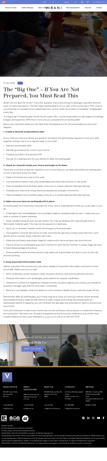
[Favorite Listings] (87, 2)
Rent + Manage (43, 8)
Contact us (48, 316)
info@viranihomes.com (52, 408)
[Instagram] (93, 418)
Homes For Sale (10, 8)
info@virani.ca (8, 408)
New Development (73, 8)
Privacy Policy (6, 431)
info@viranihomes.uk (72, 408)
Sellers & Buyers (27, 8)
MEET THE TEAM (32, 348)
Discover (88, 8)
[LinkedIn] (88, 418)
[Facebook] (103, 418)
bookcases (44, 181)
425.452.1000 (48, 405)
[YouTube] (98, 418)
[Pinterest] (83, 418)
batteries (32, 213)
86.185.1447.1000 (91, 405)
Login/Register (99, 2)
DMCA (32, 431)
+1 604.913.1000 (28, 405)
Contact (99, 8)
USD (44, 2)
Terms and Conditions (21, 431)
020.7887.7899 (69, 405)
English (66, 2)
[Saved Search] (82, 2)
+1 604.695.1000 (8, 405)
